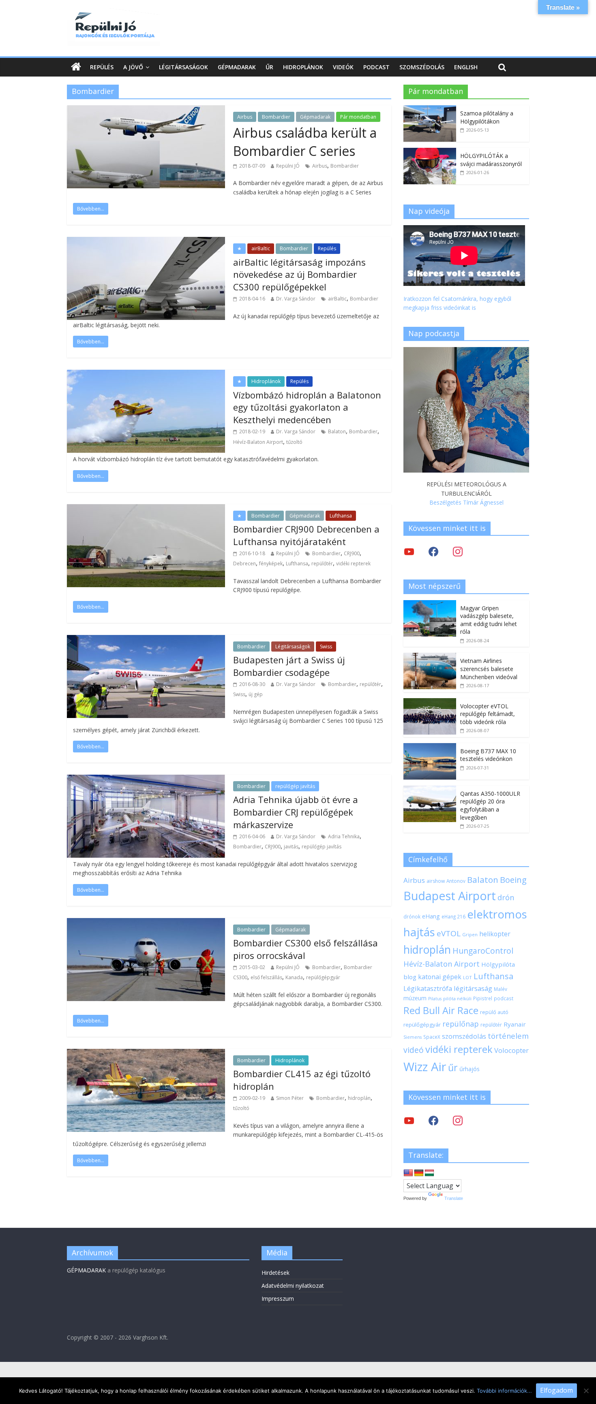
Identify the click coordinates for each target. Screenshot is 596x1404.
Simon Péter (290, 1098)
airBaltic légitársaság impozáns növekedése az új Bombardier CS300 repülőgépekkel (299, 274)
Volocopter (511, 1050)
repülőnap (460, 1024)
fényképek (271, 563)
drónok (411, 916)
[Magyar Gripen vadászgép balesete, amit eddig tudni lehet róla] (429, 604)
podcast (503, 998)
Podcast (376, 67)
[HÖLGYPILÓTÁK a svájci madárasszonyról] (429, 152)
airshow (436, 881)
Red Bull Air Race (440, 1010)
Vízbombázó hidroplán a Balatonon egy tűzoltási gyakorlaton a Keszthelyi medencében (307, 407)
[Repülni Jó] (113, 13)
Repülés (102, 67)
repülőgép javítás (295, 786)
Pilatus (435, 998)
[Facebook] (433, 551)
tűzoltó (294, 442)
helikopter (494, 933)
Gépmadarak (237, 67)
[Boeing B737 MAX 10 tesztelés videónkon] (429, 747)
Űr (269, 67)
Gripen (470, 934)
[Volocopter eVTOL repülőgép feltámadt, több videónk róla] (429, 702)
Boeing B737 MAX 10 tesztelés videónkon (488, 755)
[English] (408, 1173)
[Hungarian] (429, 1173)
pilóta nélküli (457, 998)
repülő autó (494, 1012)
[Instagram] (457, 551)
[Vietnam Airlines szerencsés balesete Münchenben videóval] (429, 657)
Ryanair (515, 1024)
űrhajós (469, 1069)
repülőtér (322, 563)
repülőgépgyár (323, 977)
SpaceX (431, 1036)
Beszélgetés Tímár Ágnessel (466, 502)
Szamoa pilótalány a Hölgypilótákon (486, 117)
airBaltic (260, 248)
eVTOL (449, 933)
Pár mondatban (358, 116)
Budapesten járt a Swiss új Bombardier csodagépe (289, 666)
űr (453, 1067)
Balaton (337, 431)
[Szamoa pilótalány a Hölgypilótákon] (429, 109)
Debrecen (244, 563)
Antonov (455, 881)
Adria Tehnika (344, 836)
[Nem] (586, 1391)
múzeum (415, 998)
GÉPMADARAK (86, 1270)
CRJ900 (352, 553)
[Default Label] (457, 1120)
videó (413, 1049)
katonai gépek (439, 976)
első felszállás (266, 977)
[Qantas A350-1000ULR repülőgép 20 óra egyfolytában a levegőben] (429, 790)
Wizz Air (424, 1067)
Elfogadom (556, 1390)
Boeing (513, 879)
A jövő (133, 67)
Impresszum (278, 1298)
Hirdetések (275, 1272)
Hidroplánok (303, 67)
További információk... (504, 1390)
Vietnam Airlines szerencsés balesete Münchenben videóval (488, 668)
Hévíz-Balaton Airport (258, 442)
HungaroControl (482, 951)
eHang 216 (453, 916)
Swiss (326, 646)
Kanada (294, 977)
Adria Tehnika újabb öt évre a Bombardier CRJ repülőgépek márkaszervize (295, 812)
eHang (431, 916)
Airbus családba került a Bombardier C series (305, 142)
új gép (256, 694)
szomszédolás (464, 1036)
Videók (343, 67)
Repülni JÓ (288, 165)
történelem (508, 1036)
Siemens (412, 1037)
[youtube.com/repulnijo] (409, 1120)
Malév (500, 989)
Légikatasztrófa (427, 988)
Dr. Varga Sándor (295, 298)
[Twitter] (409, 551)
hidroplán (359, 1098)
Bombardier (276, 116)
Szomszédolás (421, 67)
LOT (467, 977)
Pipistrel (482, 998)
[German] (419, 1173)
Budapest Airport (449, 895)
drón (505, 897)
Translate (453, 1198)
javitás (291, 846)
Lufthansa (341, 515)
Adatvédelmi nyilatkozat (293, 1285)
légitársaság (473, 988)
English (466, 67)
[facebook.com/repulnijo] (433, 1120)
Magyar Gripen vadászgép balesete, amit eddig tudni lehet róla (488, 620)
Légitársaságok (183, 67)
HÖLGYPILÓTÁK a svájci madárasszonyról (491, 160)
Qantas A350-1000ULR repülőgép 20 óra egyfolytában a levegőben (490, 805)
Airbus (244, 116)
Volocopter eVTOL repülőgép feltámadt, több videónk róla (487, 714)
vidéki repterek (353, 563)
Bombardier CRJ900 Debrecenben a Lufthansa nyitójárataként (306, 535)
